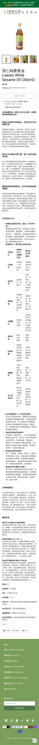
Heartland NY (15, 738)
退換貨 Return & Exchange (14, 666)
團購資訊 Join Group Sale (13, 683)
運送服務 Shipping (11, 661)
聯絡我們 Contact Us (12, 655)
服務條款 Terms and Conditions (16, 678)
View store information (13, 107)
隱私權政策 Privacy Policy (13, 672)
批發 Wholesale (10, 689)
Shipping (5, 88)
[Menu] (36, 12)
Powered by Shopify (27, 738)
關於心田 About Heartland (14, 650)
